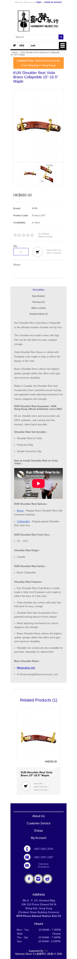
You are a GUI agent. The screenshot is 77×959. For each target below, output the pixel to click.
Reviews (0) (39, 302)
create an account (53, 2)
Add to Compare (54, 253)
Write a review (45, 236)
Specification (38, 296)
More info (39, 783)
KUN (34, 208)
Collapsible (23, 521)
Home (14, 52)
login (38, 2)
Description (38, 289)
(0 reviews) (43, 234)
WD (46, 950)
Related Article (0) (39, 314)
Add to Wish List (54, 250)
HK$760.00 (51, 761)
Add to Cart (26, 786)
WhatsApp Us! (26, 667)
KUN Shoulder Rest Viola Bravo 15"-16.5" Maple (36, 774)
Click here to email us (43, 865)
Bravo (20, 510)
